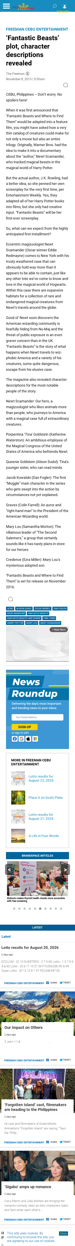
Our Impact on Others (23, 1027)
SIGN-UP (24, 727)
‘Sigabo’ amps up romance (27, 1186)
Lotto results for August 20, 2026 (30, 947)
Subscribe (63, 11)
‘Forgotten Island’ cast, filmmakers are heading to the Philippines (35, 1107)
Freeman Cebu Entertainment (37, 29)
